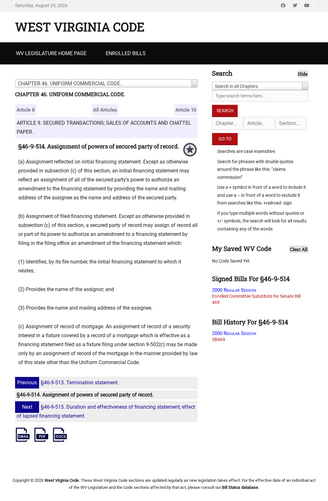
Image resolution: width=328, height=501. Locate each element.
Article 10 (186, 110)
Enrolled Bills (126, 53)
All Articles (105, 110)
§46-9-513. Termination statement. (68, 383)
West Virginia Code (79, 27)
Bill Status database (240, 487)
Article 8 (26, 110)
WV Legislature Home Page (51, 53)
